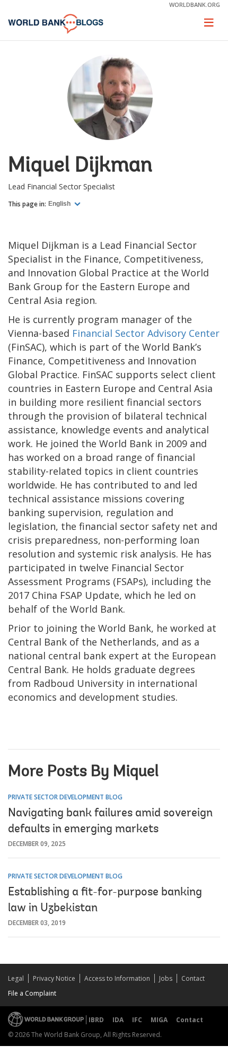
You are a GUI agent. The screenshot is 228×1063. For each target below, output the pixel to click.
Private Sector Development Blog (65, 796)
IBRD (96, 1019)
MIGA (159, 1019)
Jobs (165, 978)
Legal (16, 978)
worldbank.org (194, 4)
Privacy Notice (54, 978)
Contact (193, 978)
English (60, 203)
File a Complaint (32, 993)
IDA (118, 1019)
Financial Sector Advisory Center (146, 333)
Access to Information (117, 978)
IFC (137, 1019)
